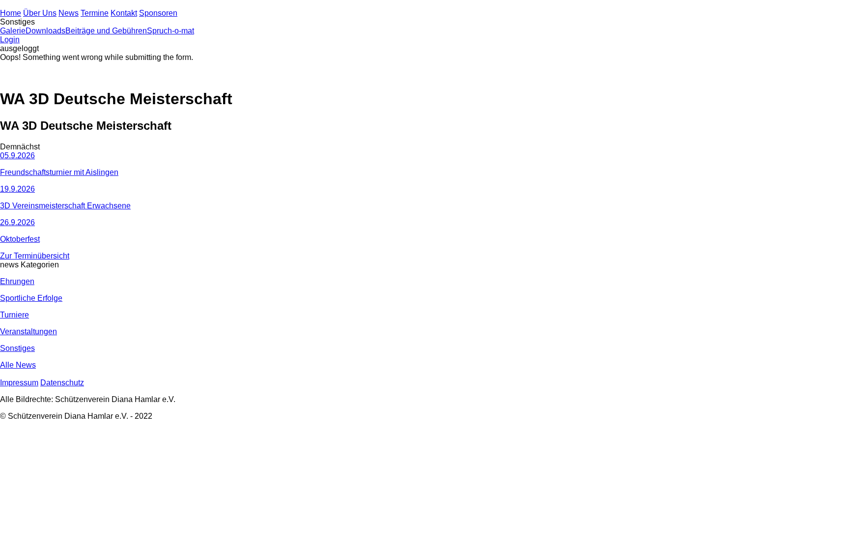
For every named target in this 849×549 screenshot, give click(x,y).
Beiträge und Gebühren (106, 31)
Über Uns (40, 13)
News (68, 13)
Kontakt (124, 13)
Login (10, 39)
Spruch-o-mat (170, 31)
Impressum (19, 382)
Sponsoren (158, 13)
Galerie (13, 31)
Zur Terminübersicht (34, 256)
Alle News (18, 365)
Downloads (45, 31)
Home (10, 13)
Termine (95, 13)
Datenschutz (62, 382)
